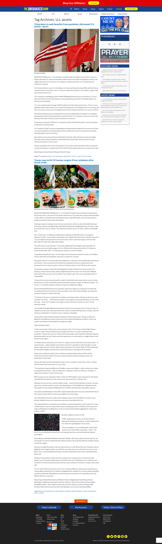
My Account (81, 507)
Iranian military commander (63, 491)
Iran (54, 491)
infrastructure (59, 156)
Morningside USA (93, 515)
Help (104, 523)
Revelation (93, 14)
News (93, 9)
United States (92, 491)
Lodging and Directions (94, 517)
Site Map (61, 540)
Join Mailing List (107, 521)
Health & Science (107, 14)
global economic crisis (48, 156)
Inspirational (122, 14)
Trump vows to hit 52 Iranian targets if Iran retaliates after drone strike (64, 161)
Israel (80, 14)
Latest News (108, 95)
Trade (73, 156)
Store (85, 9)
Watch (76, 9)
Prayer (110, 9)
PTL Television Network (79, 523)
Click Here (93, 3)
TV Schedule (39, 519)
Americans (41, 491)
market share (67, 156)
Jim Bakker (36, 8)
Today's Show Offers (113, 507)
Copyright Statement (48, 540)
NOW (39, 14)
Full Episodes (39, 517)
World (66, 14)
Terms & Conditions (38, 540)
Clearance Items (51, 519)
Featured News (109, 66)
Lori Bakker (75, 521)
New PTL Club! (131, 9)
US (61, 519)
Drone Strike (48, 491)
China (40, 156)
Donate (119, 9)
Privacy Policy (56, 540)
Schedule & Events (40, 521)
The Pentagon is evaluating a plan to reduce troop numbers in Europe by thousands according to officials (114, 81)
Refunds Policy (107, 519)
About (101, 9)
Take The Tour (92, 521)
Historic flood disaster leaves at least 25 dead (114, 90)
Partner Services (107, 515)
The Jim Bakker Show (78, 517)
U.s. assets (78, 156)
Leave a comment (87, 156)
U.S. (53, 14)
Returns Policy (106, 517)
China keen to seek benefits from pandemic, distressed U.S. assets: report (64, 25)
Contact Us (75, 525)
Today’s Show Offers (52, 517)
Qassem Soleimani (76, 491)
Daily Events (91, 519)
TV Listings (38, 523)
